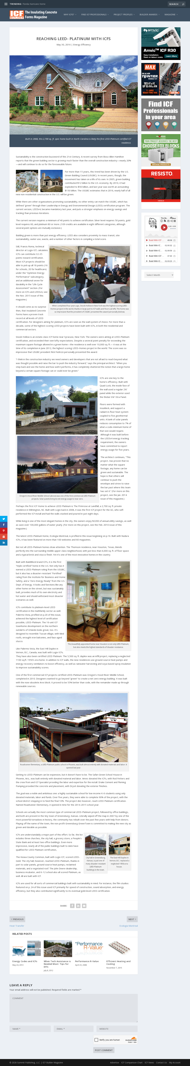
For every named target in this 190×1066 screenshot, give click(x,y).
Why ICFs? (69, 14)
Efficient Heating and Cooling (118, 962)
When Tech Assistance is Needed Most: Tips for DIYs (57, 964)
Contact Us (161, 1062)
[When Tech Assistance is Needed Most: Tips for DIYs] (58, 948)
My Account (174, 1062)
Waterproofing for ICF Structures (38, 4)
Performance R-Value (87, 961)
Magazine (170, 14)
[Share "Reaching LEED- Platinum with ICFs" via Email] (84, 906)
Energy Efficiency (82, 44)
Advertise (114, 1062)
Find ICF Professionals (93, 14)
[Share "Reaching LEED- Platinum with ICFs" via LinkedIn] (78, 906)
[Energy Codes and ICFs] (26, 948)
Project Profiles (123, 14)
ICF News (149, 1062)
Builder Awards (148, 14)
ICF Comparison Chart (131, 1062)
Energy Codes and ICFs (24, 961)
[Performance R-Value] (89, 948)
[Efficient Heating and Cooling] (120, 948)
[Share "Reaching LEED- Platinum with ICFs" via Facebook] (72, 906)
